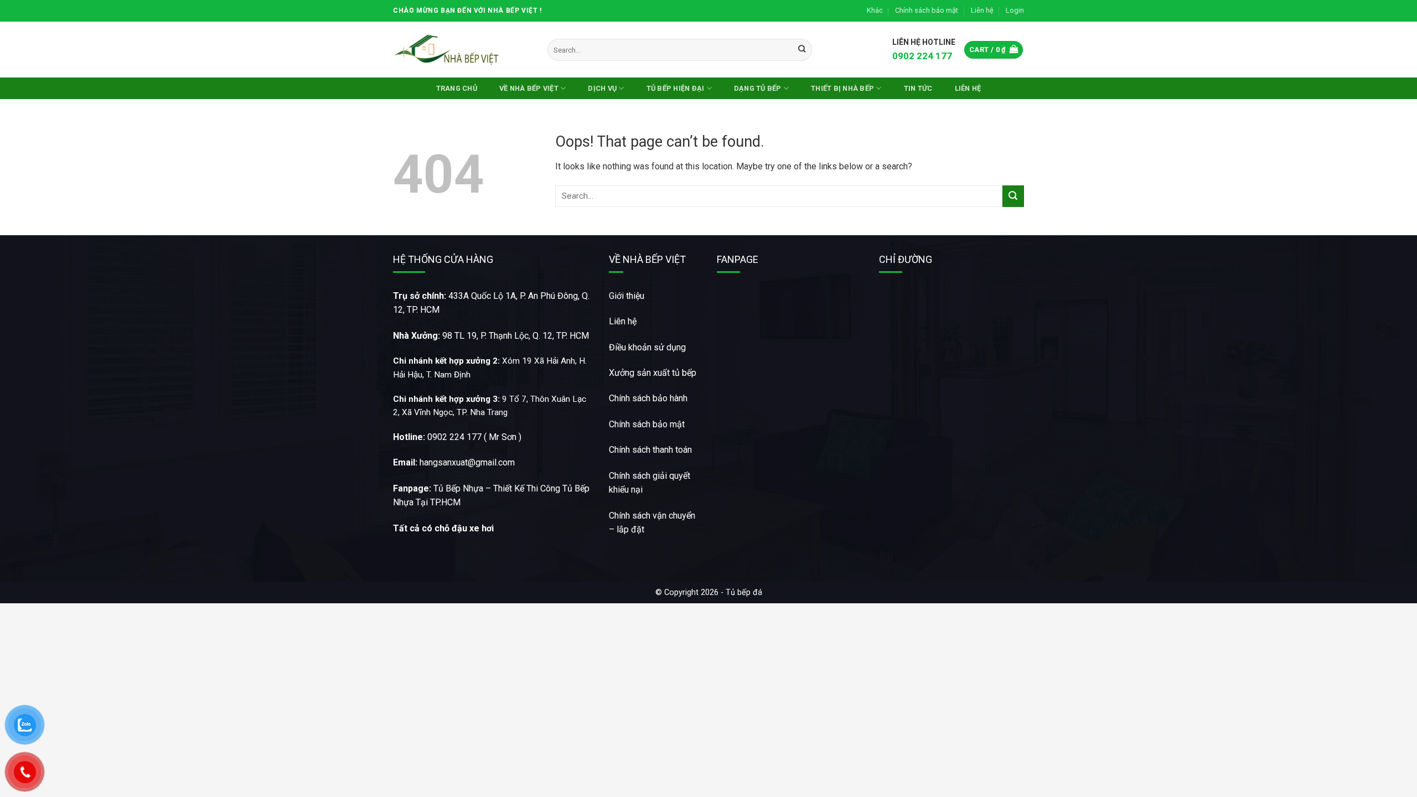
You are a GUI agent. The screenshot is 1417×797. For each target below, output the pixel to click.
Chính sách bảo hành (648, 398)
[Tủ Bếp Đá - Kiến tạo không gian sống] (448, 49)
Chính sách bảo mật (926, 10)
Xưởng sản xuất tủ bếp (652, 373)
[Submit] (802, 49)
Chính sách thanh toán (650, 449)
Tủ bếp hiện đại (676, 88)
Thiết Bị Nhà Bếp (842, 88)
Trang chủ (456, 88)
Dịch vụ (602, 88)
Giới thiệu (626, 296)
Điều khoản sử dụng (647, 347)
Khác (875, 10)
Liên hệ (982, 10)
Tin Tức (918, 88)
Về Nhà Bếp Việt (528, 88)
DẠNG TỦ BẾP (758, 88)
